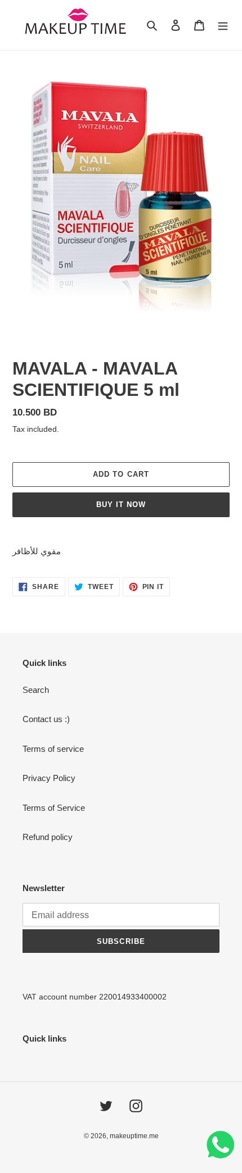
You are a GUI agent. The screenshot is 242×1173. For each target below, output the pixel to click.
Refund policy (48, 837)
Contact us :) (46, 719)
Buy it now (121, 504)
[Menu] (223, 25)
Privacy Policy (49, 778)
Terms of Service (54, 808)
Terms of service (53, 749)
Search (36, 690)
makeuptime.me (134, 1136)
